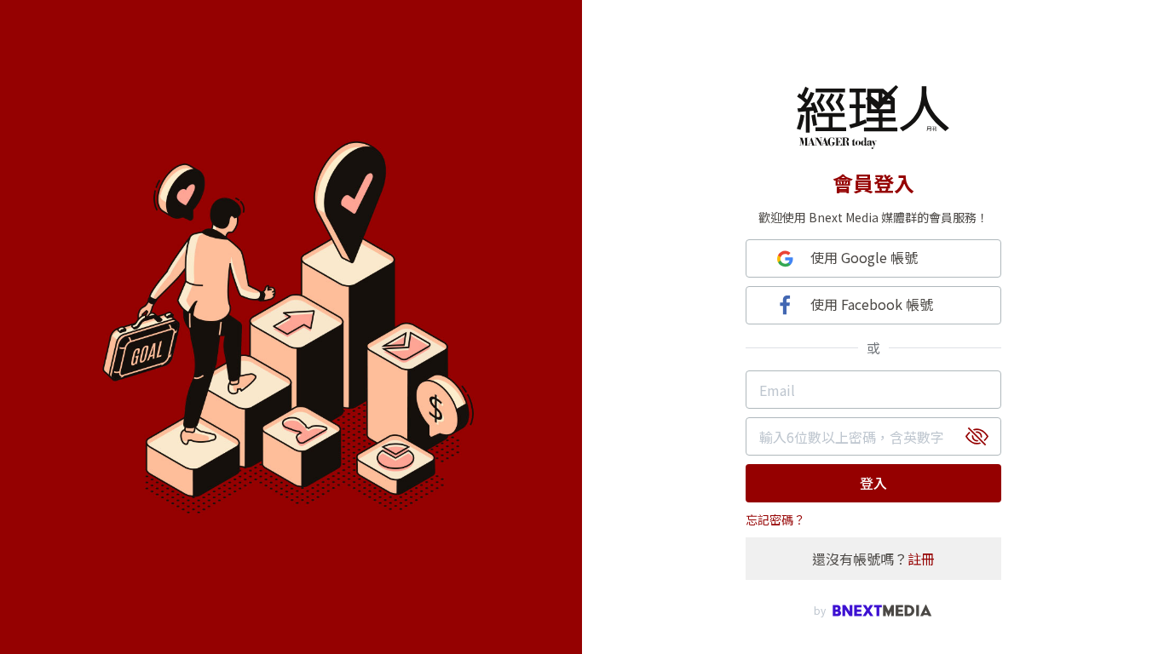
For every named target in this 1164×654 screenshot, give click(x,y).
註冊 (921, 558)
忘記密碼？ (775, 519)
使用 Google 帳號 (864, 257)
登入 (873, 483)
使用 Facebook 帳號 (871, 304)
